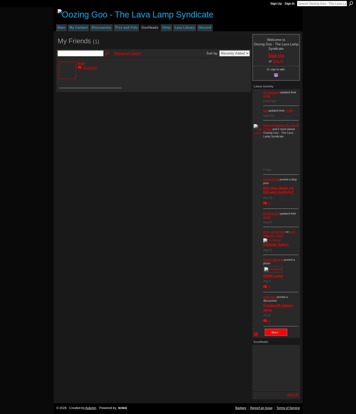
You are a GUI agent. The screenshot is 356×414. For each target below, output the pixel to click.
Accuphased (271, 92)
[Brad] (290, 368)
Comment (90, 67)
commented (277, 231)
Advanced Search (127, 53)
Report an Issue (261, 408)
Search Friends (107, 53)
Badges (240, 408)
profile (267, 96)
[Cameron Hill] (275, 353)
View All (293, 395)
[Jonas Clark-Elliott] (261, 368)
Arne (266, 231)
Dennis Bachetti (273, 259)
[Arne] (275, 382)
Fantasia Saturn (276, 244)
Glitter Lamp (273, 276)
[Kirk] (275, 368)
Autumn (90, 408)
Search (351, 3)
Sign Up (276, 3)
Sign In (289, 3)
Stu (265, 110)
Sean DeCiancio (273, 125)
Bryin (81, 63)
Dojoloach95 (271, 179)
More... (276, 332)
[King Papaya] (261, 353)
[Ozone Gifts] (290, 353)
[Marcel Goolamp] (290, 382)
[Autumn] (261, 382)
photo (279, 235)
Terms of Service (288, 408)
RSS (256, 334)
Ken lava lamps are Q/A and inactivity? (278, 190)
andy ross (269, 297)
